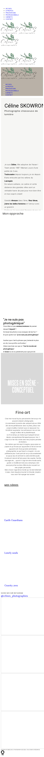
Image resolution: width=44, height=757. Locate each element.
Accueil (9, 8)
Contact (9, 19)
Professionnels (12, 15)
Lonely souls (11, 552)
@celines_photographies (14, 595)
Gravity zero (11, 585)
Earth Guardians (13, 520)
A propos (9, 11)
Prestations (11, 13)
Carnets (9, 17)
